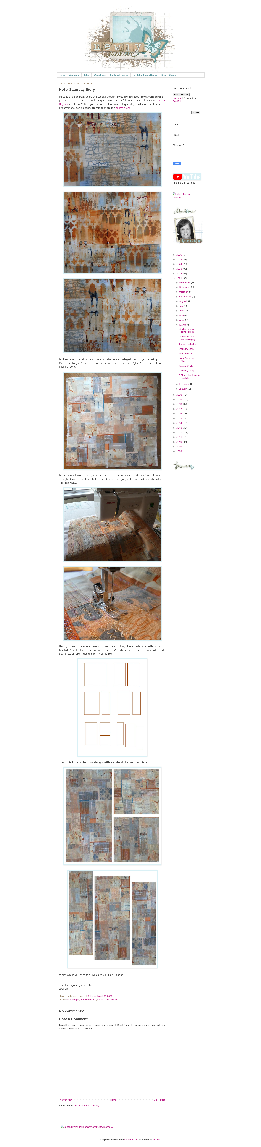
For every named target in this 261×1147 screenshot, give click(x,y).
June (182, 310)
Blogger (157, 1139)
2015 (179, 418)
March (183, 324)
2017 (179, 408)
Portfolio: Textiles (119, 75)
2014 (179, 423)
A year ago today (187, 344)
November (185, 287)
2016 (179, 413)
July (181, 306)
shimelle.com (131, 1139)
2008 (179, 451)
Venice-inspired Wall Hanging (187, 338)
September (185, 296)
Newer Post (66, 1099)
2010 (179, 441)
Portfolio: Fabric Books (145, 75)
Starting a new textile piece (186, 330)
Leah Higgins (73, 999)
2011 (179, 437)
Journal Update (187, 366)
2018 (179, 404)
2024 (179, 264)
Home (62, 75)
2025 (179, 259)
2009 (179, 446)
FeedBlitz (178, 101)
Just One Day (185, 353)
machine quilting (88, 999)
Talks (86, 75)
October (183, 291)
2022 (179, 273)
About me (74, 75)
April (182, 320)
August (183, 301)
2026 (179, 254)
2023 (179, 268)
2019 (179, 399)
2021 (179, 278)
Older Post (159, 1099)
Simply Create (168, 75)
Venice (100, 999)
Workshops (100, 75)
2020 (179, 394)
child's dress (123, 107)
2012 (179, 432)
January (183, 388)
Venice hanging (112, 999)
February (184, 384)
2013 (179, 427)
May (181, 315)
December (185, 282)
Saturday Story (186, 348)
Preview (177, 98)
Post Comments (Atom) (86, 1105)
